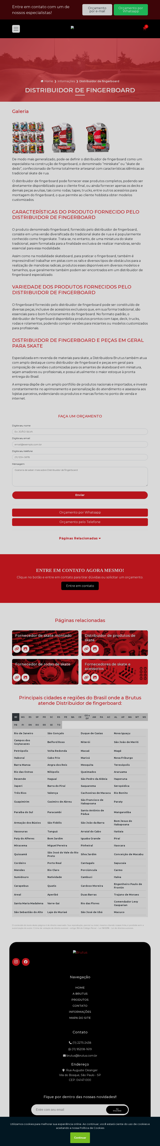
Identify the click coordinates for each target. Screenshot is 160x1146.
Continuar (80, 1137)
